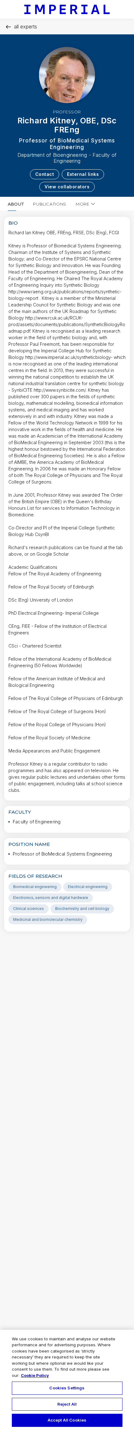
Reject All (67, 1404)
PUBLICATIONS (49, 203)
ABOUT (16, 203)
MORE (82, 203)
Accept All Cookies (67, 1420)
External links (83, 174)
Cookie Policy (35, 1375)
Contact (44, 174)
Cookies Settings (66, 1387)
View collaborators (67, 186)
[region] (67, 1380)
